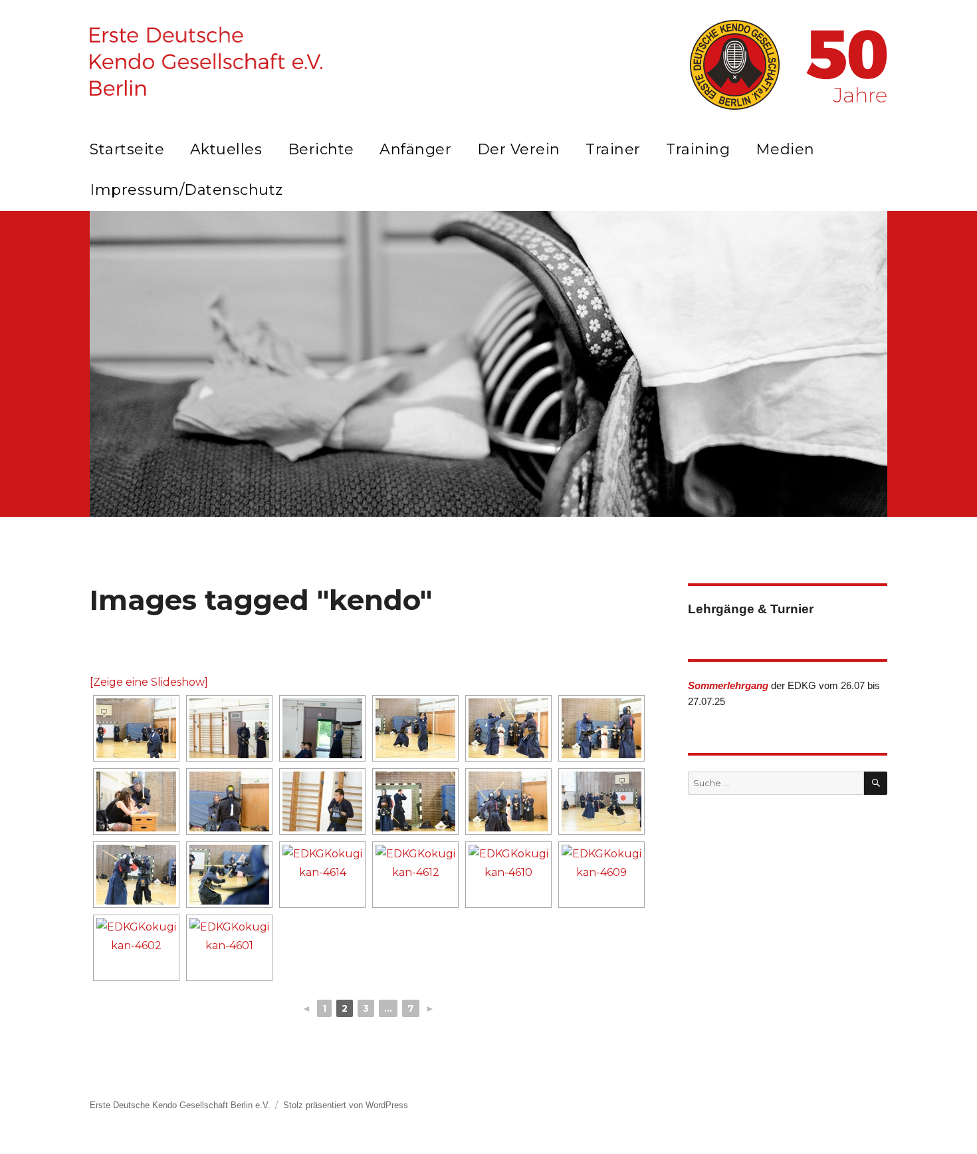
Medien (785, 149)
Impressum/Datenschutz (186, 190)
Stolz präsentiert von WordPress (345, 1105)
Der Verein (518, 149)
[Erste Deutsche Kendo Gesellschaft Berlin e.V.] (206, 61)
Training (698, 149)
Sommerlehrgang (728, 685)
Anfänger (415, 149)
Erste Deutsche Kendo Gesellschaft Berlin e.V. (180, 1105)
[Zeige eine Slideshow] (149, 682)
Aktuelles (226, 149)
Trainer (613, 149)
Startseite (127, 149)
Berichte (321, 149)
